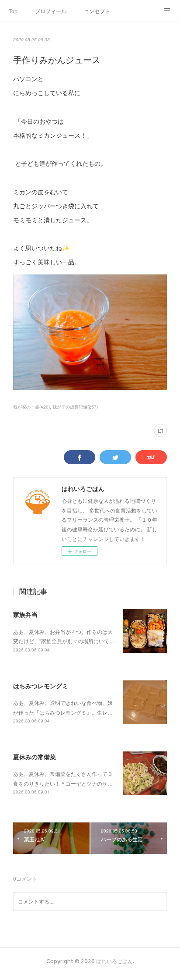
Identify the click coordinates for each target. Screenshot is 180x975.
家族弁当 (25, 614)
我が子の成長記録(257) (75, 407)
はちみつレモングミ (40, 685)
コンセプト (97, 10)
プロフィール (50, 10)
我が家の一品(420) (31, 407)
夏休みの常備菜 (34, 756)
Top (13, 10)
